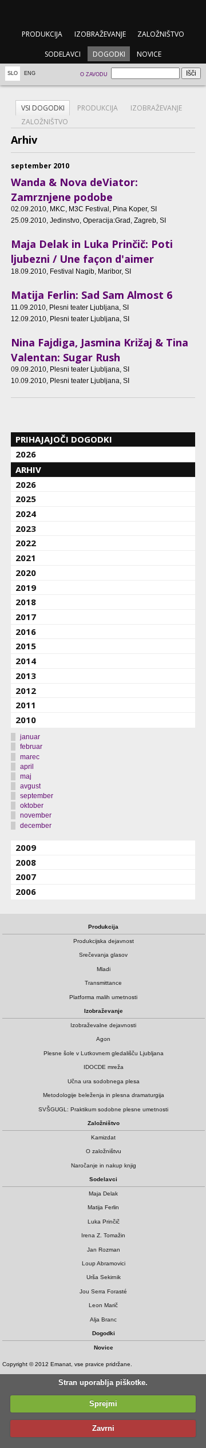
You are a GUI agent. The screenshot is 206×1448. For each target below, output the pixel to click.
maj (25, 776)
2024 (25, 513)
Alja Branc (103, 1319)
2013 (25, 675)
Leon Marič (103, 1305)
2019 (25, 587)
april (27, 767)
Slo (12, 73)
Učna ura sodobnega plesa (104, 1081)
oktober (31, 806)
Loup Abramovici (103, 1263)
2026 (25, 454)
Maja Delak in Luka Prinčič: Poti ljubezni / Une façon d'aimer (92, 251)
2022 (25, 543)
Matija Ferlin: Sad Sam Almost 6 (91, 295)
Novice (149, 54)
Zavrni (103, 1428)
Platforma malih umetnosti (103, 997)
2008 (25, 862)
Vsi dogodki (43, 108)
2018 (25, 601)
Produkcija (42, 34)
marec (29, 757)
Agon (103, 1039)
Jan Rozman (103, 1249)
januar (30, 737)
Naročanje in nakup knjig (103, 1165)
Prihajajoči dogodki (63, 439)
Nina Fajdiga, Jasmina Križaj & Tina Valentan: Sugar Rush (99, 350)
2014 (25, 660)
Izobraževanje (100, 34)
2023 (25, 528)
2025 (25, 498)
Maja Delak (103, 1193)
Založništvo (160, 34)
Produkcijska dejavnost (103, 941)
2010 (25, 719)
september (36, 796)
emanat (102, 12)
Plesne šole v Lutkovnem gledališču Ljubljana (103, 1053)
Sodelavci (63, 54)
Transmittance (103, 983)
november (36, 815)
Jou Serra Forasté (103, 1291)
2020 (25, 572)
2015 (25, 646)
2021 (25, 557)
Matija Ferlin (103, 1207)
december (36, 826)
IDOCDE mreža (104, 1067)
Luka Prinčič (104, 1221)
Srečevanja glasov (103, 955)
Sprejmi (103, 1403)
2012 (25, 690)
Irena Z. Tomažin (103, 1235)
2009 (25, 847)
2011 (25, 705)
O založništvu (103, 1151)
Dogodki (109, 54)
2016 (25, 631)
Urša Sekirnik (103, 1277)
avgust (30, 786)
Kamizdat (103, 1137)
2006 (25, 891)
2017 (25, 616)
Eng (29, 73)
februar (31, 747)
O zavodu (94, 74)
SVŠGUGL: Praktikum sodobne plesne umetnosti (103, 1109)
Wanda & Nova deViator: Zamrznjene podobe (74, 189)
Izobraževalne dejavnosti (103, 1025)
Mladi (103, 969)
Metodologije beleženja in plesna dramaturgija (103, 1095)
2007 (25, 876)
